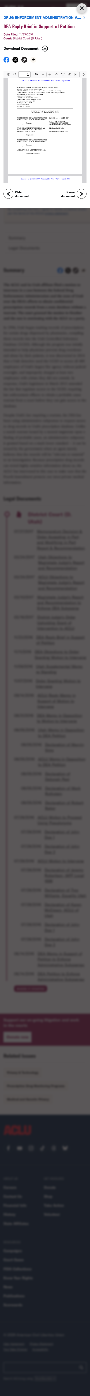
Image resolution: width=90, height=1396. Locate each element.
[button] (24, 60)
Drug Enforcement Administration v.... (42, 17)
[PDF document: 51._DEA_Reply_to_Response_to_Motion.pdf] (45, 127)
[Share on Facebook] (6, 61)
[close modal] (82, 8)
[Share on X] (15, 61)
